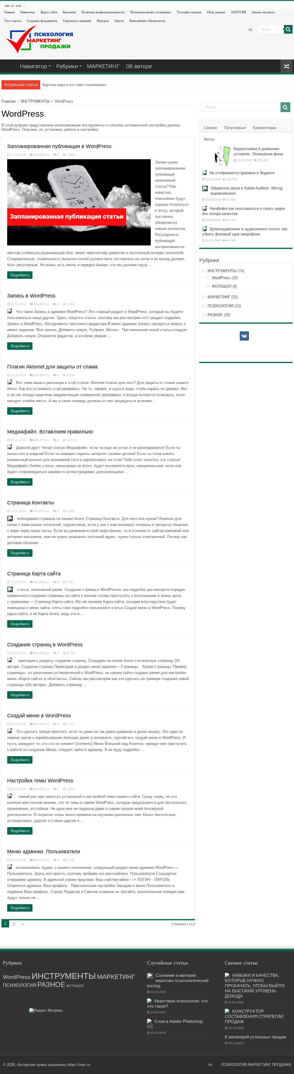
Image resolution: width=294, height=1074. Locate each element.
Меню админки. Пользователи (43, 851)
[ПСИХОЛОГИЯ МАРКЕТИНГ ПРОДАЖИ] (40, 39)
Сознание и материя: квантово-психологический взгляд (177, 980)
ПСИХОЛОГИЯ (220, 306)
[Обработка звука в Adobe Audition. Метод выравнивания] (205, 188)
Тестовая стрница (189, 12)
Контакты (69, 12)
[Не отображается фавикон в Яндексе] (204, 172)
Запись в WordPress (31, 296)
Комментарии (264, 128)
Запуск (119, 20)
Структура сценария (77, 20)
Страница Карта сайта (34, 574)
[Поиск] (288, 29)
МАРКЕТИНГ (103, 66)
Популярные (235, 128)
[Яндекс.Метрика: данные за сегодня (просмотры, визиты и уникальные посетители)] (45, 1010)
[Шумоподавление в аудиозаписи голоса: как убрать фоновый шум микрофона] (204, 228)
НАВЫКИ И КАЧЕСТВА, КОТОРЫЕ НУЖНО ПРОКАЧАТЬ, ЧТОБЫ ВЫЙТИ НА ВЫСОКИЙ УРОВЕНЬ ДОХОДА (255, 985)
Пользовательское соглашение (150, 12)
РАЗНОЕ (215, 315)
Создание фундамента (42, 20)
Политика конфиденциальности (103, 12)
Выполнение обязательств (147, 20)
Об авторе (139, 66)
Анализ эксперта (263, 12)
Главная (9, 12)
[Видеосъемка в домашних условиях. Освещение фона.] (216, 156)
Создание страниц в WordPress (45, 645)
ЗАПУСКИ (238, 12)
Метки (209, 139)
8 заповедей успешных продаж (255, 1036)
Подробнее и (20, 275)
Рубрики (67, 66)
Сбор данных (216, 12)
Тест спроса (12, 20)
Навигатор (27, 12)
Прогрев (103, 20)
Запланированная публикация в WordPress (59, 146)
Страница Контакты (30, 503)
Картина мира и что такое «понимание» (74, 84)
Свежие (210, 128)
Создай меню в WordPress (39, 715)
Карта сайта (49, 12)
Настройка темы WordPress (40, 780)
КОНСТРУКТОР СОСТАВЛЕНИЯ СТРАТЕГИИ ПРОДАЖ (254, 1016)
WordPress (41, 154)
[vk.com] (250, 29)
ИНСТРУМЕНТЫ (35, 101)
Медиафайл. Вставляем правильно (50, 432)
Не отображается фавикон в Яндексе (242, 173)
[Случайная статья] (287, 66)
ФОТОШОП (221, 286)
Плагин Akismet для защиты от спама (52, 367)
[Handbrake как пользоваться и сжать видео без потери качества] (204, 208)
